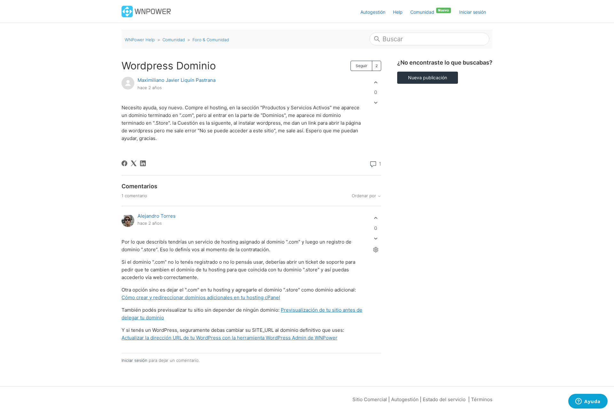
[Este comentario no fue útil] (375, 238)
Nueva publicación (427, 77)
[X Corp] (134, 163)
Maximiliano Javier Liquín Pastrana (177, 80)
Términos (481, 399)
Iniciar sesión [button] (472, 12)
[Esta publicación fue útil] (375, 82)
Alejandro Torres (157, 216)
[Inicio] (146, 11)
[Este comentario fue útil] (375, 218)
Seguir (361, 65)
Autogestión (372, 12)
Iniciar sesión (134, 360)
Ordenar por (364, 195)
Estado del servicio (444, 399)
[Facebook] (124, 163)
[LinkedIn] (143, 163)
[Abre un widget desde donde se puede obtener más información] (588, 402)
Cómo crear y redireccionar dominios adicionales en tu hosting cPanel (201, 297)
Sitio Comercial (369, 399)
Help (398, 12)
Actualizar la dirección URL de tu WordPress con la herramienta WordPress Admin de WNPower (229, 338)
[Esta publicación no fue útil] (375, 102)
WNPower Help (140, 39)
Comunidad (423, 12)
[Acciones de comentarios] (375, 249)
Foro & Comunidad (211, 39)
